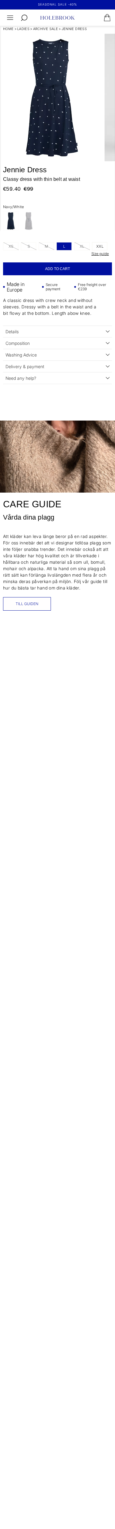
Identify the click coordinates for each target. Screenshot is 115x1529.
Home (8, 29)
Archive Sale (45, 29)
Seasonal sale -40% (57, 4)
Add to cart (57, 269)
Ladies (23, 29)
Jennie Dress (74, 29)
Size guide (100, 253)
